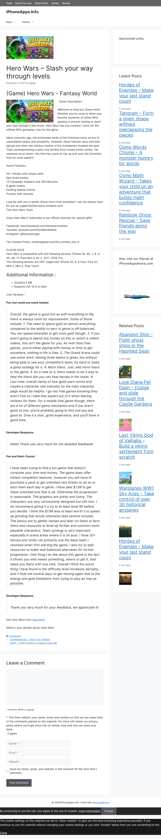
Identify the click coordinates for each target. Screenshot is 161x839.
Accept (108, 811)
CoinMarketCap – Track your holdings (30, 639)
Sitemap (66, 3)
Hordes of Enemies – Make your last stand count (136, 93)
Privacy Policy (41, 3)
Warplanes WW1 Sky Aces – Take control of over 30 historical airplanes (136, 499)
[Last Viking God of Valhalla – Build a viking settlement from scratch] (125, 483)
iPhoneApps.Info (22, 11)
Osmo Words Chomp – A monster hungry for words (136, 155)
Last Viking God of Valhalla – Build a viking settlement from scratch (136, 446)
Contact (55, 3)
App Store (38, 619)
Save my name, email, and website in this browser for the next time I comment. (53, 771)
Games (26, 21)
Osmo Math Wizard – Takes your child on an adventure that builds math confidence (136, 189)
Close (3, 832)
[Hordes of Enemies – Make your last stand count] (125, 583)
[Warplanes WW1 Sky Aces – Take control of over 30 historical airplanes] (125, 536)
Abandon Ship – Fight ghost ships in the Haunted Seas (136, 343)
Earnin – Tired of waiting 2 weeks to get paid (33, 643)
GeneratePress (101, 802)
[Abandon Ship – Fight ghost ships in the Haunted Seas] (125, 377)
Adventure (15, 636)
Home (9, 3)
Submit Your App (23, 3)
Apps (9, 21)
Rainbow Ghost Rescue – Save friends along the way (135, 223)
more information (89, 811)
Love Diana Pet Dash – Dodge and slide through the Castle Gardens (135, 393)
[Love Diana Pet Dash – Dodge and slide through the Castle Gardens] (125, 430)
